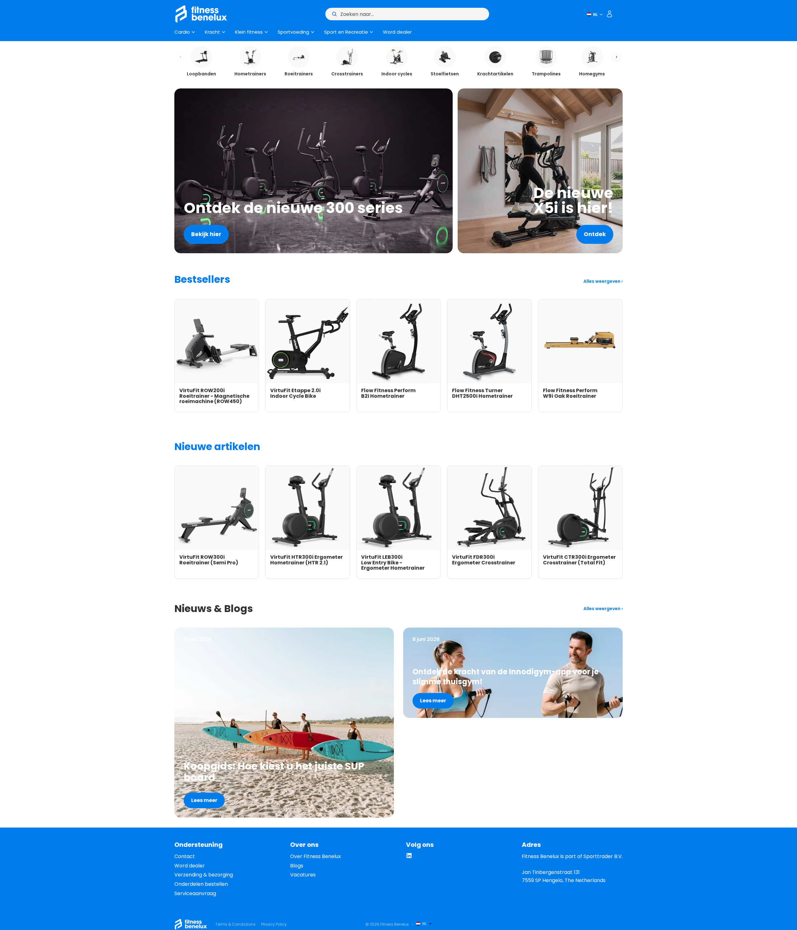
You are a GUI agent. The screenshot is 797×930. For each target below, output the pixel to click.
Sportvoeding (293, 32)
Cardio (182, 32)
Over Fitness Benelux (315, 856)
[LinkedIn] (409, 857)
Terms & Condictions (235, 924)
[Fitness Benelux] (190, 924)
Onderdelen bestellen (201, 884)
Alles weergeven (602, 281)
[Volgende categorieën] (616, 57)
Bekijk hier (206, 234)
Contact (184, 856)
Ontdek (595, 234)
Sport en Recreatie (346, 32)
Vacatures (303, 874)
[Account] (609, 14)
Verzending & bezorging (203, 874)
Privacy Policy (274, 924)
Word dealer (397, 32)
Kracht (212, 32)
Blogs (296, 865)
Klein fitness (249, 32)
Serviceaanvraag (195, 893)
